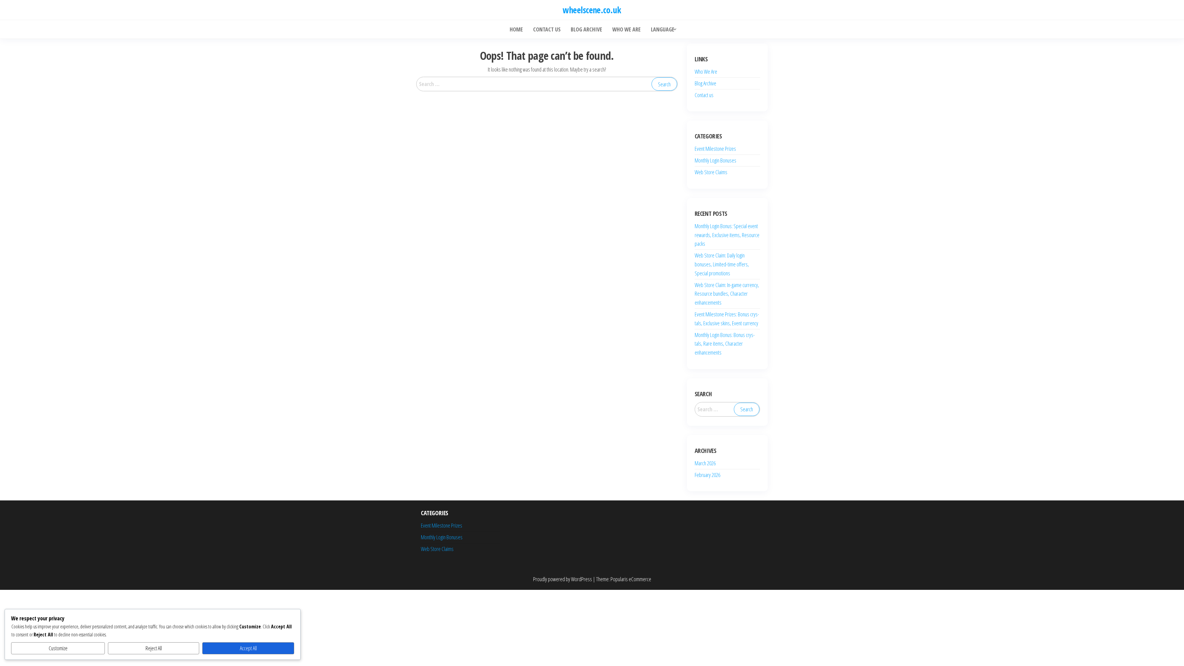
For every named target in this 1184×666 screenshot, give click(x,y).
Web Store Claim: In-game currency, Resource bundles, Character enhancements (727, 293)
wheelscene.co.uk (592, 10)
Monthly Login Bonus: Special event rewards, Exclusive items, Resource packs (727, 235)
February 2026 (707, 475)
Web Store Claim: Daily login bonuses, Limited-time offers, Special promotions (722, 264)
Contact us (704, 95)
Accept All (248, 648)
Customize (58, 648)
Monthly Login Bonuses (715, 160)
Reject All (154, 648)
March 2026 (705, 463)
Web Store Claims (711, 172)
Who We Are (706, 71)
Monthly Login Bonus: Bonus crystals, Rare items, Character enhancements (725, 343)
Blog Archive (705, 83)
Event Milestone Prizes (715, 148)
